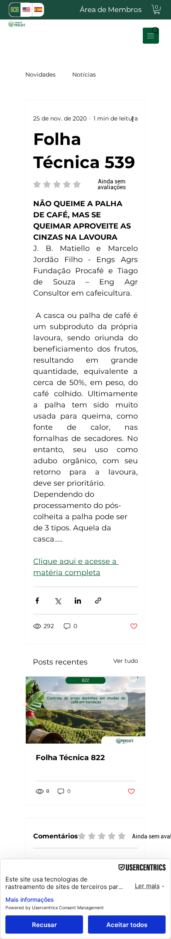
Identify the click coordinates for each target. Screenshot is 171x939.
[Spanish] (38, 10)
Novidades (40, 74)
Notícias (84, 74)
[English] (26, 10)
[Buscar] (153, 30)
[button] (156, 9)
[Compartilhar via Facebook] (37, 600)
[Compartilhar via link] (98, 600)
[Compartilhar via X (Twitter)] (57, 600)
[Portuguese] (14, 10)
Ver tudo (125, 661)
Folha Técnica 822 (70, 757)
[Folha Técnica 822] (85, 710)
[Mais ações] (133, 118)
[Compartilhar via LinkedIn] (78, 600)
